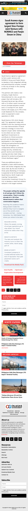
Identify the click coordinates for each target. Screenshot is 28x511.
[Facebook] (8, 290)
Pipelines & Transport (10, 334)
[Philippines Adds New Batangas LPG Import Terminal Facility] (14, 363)
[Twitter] (11, 290)
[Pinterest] (15, 290)
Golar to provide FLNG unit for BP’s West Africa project (20, 280)
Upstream (18, 270)
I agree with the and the (14, 309)
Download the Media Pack (14, 264)
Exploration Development (13, 272)
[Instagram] (7, 439)
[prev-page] (3, 352)
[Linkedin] (11, 439)
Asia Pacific (8, 270)
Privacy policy (5, 310)
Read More (4, 434)
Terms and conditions (16, 308)
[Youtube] (20, 439)
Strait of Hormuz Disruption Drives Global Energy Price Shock (12, 339)
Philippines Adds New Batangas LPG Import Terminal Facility (13, 344)
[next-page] (5, 352)
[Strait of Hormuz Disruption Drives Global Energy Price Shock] (14, 329)
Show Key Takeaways (14, 63)
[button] (2, 13)
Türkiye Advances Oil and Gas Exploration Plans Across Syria (12, 396)
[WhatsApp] (18, 290)
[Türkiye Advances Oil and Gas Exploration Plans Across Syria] (14, 386)
